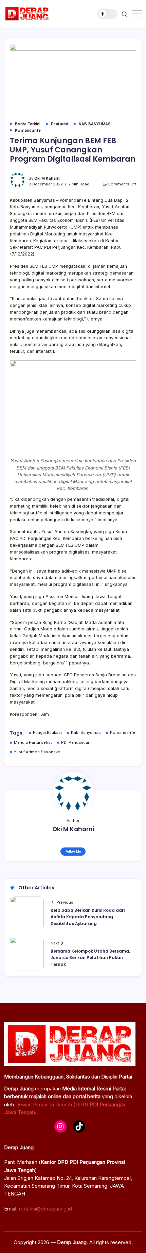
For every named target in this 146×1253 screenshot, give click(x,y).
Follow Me (73, 851)
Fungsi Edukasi (47, 732)
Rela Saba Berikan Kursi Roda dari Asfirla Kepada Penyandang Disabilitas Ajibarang (88, 916)
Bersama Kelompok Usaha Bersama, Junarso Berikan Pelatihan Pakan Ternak (90, 957)
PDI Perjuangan (75, 742)
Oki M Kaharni (47, 178)
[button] (107, 14)
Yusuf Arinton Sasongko (37, 751)
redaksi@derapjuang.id (45, 1208)
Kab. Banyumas (86, 732)
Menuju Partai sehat (33, 742)
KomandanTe (122, 732)
